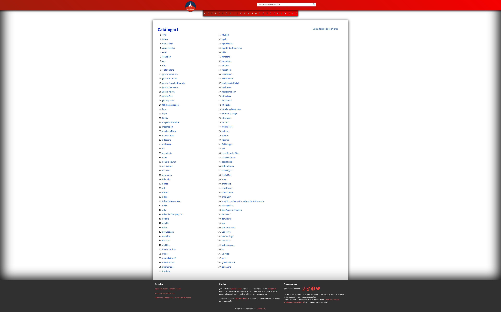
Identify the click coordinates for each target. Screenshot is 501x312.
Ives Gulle (226, 240)
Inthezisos (226, 96)
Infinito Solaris (168, 262)
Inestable (166, 236)
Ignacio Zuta (167, 96)
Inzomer (225, 139)
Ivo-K (224, 258)
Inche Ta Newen (169, 161)
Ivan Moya (226, 231)
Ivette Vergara (228, 245)
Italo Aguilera (227, 205)
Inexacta (165, 240)
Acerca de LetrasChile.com (165, 293)
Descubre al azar (161, 289)
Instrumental (227, 78)
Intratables (226, 118)
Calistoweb (261, 309)
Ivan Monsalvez (228, 227)
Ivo (223, 249)
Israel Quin (226, 196)
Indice (164, 196)
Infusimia (166, 271)
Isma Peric (226, 183)
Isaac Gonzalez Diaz (230, 153)
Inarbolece (166, 144)
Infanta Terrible (168, 249)
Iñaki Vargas (227, 144)
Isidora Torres (228, 166)
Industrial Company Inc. (172, 214)
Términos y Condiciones (164, 297)
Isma (224, 179)
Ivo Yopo (225, 253)
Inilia (224, 52)
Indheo (165, 183)
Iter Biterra (226, 218)
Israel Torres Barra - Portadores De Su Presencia (243, 201)
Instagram (272, 289)
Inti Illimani (227, 100)
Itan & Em (226, 214)
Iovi (223, 148)
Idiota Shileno (168, 69)
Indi (163, 188)
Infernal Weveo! (169, 258)
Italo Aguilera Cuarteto (232, 210)
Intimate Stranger (229, 113)
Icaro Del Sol (167, 43)
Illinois (165, 118)
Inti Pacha (226, 104)
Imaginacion (167, 126)
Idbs (164, 65)
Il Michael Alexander (170, 104)
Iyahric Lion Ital (228, 262)
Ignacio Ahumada (169, 78)
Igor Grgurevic (168, 100)
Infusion (225, 34)
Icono (164, 52)
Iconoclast (166, 56)
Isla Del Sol (226, 175)
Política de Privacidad (183, 297)
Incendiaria (167, 153)
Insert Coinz (227, 74)
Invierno (225, 131)
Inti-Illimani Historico (231, 109)
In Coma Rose (168, 135)
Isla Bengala (227, 170)
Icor (163, 61)
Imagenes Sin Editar (171, 122)
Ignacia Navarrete (170, 74)
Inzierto (225, 135)
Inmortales (226, 61)
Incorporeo (167, 175)
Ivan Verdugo (227, 236)
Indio (164, 210)
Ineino (164, 227)
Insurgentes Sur (229, 91)
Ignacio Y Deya (168, 91)
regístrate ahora (236, 289)
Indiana (165, 192)
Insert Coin (226, 69)
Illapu (164, 113)
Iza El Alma (226, 266)
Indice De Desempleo (171, 201)
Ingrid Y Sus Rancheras (232, 48)
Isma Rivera (227, 188)
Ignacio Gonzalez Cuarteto (173, 83)
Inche (164, 157)
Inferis (164, 253)
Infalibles (166, 245)
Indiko (164, 205)
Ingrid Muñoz (227, 43)
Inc (163, 148)
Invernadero (227, 126)
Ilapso (164, 109)
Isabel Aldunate (228, 157)
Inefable (165, 218)
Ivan (223, 223)
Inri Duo (225, 65)
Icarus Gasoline (168, 48)
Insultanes (226, 87)
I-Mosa (165, 39)
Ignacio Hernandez (170, 87)
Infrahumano (168, 266)
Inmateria (226, 56)
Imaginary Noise (169, 131)
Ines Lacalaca (168, 231)
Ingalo (224, 39)
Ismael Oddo (227, 192)
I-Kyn (164, 34)
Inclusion (166, 170)
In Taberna (166, 139)
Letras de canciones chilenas (325, 28)
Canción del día (175, 289)
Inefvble (165, 223)
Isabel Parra (227, 161)
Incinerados (167, 166)
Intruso (225, 122)
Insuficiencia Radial (230, 83)
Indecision (166, 179)
